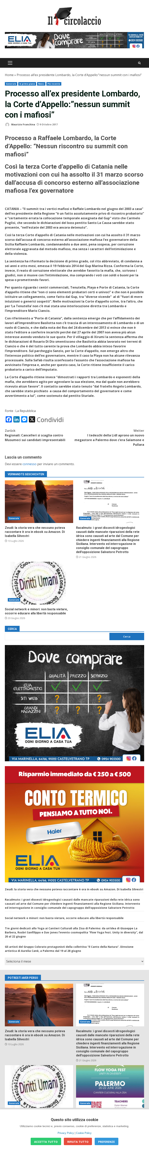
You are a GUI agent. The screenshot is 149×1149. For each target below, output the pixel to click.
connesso (29, 464)
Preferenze (106, 1142)
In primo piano (27, 83)
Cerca (12, 628)
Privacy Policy (66, 1133)
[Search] (139, 63)
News (41, 83)
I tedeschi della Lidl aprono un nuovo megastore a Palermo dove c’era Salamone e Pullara (109, 437)
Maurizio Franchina (23, 124)
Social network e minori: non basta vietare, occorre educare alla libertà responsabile (39, 583)
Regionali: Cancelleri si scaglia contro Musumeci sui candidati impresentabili (35, 435)
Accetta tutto (46, 1142)
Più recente (54, 83)
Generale (11, 83)
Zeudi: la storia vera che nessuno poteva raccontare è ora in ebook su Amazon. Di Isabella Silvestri (39, 501)
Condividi (50, 420)
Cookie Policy (84, 1133)
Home (9, 75)
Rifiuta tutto (77, 1142)
